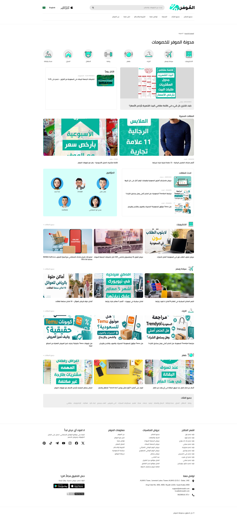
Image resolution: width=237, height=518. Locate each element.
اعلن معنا (127, 16)
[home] (182, 7)
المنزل (177, 403)
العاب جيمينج (101, 403)
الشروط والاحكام (139, 16)
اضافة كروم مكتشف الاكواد (149, 466)
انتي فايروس (112, 403)
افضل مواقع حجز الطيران (151, 460)
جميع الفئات (175, 16)
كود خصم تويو (189, 437)
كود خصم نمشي (188, 460)
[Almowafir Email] (193, 489)
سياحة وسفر (181, 269)
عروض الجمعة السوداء (151, 440)
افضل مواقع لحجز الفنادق (150, 463)
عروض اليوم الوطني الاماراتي (149, 447)
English (52, 7)
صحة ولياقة (170, 403)
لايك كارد (92, 403)
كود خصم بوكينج (188, 450)
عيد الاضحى (155, 456)
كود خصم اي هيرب (188, 456)
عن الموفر (115, 16)
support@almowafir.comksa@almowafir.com (180, 489)
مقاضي (69, 403)
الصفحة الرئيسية (189, 33)
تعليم (134, 403)
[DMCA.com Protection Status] (63, 494)
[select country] (44, 7)
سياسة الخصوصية (118, 450)
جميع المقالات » (48, 224)
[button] (83, 443)
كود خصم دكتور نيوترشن (186, 463)
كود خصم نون (189, 434)
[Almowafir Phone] (193, 495)
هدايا (139, 403)
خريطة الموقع (120, 453)
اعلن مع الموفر (119, 437)
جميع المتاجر (188, 16)
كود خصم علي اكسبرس (186, 453)
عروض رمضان (154, 453)
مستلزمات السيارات (124, 403)
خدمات (145, 403)
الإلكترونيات (77, 403)
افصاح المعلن (120, 444)
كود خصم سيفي (188, 444)
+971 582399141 (183, 495)
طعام (184, 355)
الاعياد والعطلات (154, 437)
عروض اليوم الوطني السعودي (149, 450)
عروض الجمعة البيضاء (152, 444)
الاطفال (183, 403)
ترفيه (150, 403)
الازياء (184, 311)
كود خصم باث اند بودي (186, 440)
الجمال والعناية (159, 403)
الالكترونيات (181, 224)
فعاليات (85, 403)
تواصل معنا (154, 16)
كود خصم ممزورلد (188, 447)
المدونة (164, 16)
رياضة (189, 403)
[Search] (93, 7)
